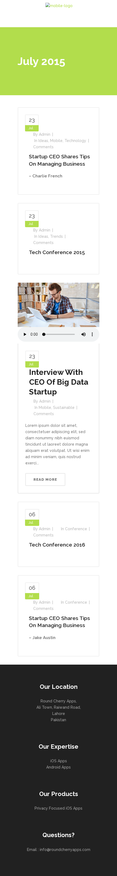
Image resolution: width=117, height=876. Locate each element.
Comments (43, 147)
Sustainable (64, 407)
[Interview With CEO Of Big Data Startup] (58, 304)
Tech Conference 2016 (57, 545)
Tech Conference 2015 (57, 252)
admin (44, 134)
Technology (75, 140)
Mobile (56, 140)
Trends (56, 236)
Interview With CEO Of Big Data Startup (58, 382)
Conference (76, 529)
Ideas (43, 140)
